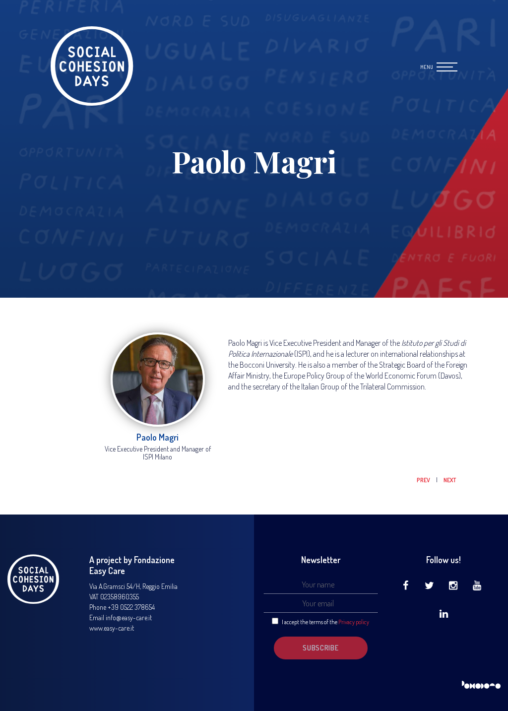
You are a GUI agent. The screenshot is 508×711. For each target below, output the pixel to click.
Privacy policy (353, 622)
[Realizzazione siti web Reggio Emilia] (481, 685)
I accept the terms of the (325, 622)
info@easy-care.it (129, 617)
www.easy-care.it (111, 628)
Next (450, 480)
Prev (424, 480)
